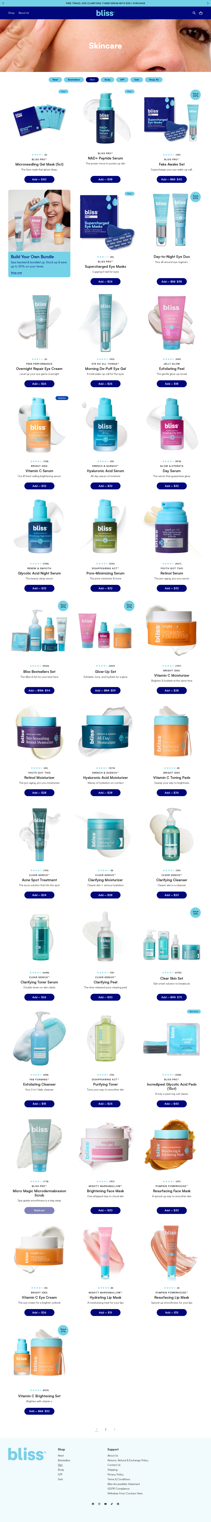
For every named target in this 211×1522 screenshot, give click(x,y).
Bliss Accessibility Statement (123, 1484)
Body (107, 79)
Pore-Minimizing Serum (105, 573)
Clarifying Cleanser (171, 880)
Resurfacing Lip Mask (171, 1297)
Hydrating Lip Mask (105, 1297)
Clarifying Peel (105, 982)
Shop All (154, 79)
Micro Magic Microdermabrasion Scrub (39, 1193)
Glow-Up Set (105, 671)
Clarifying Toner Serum (39, 982)
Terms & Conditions (118, 1479)
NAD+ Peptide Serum (105, 158)
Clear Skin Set (171, 978)
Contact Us (114, 1465)
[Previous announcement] (3, 3)
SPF (122, 79)
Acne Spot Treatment (39, 880)
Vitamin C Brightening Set (39, 1396)
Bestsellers (74, 79)
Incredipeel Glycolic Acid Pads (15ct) (171, 1086)
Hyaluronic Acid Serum (105, 471)
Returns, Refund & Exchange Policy (127, 1460)
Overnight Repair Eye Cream (39, 368)
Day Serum (172, 471)
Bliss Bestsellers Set (39, 671)
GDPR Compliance (118, 1488)
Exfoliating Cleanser (39, 1084)
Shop (11, 12)
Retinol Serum (171, 573)
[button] (194, 13)
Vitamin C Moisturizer (171, 675)
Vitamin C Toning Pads (171, 777)
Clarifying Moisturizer (105, 880)
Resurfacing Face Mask (171, 1191)
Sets (136, 79)
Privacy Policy (115, 1474)
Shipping (112, 1469)
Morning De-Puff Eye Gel (105, 368)
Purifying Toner (105, 1084)
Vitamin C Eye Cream (39, 1297)
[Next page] (114, 1429)
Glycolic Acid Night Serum (39, 573)
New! (55, 79)
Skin (92, 79)
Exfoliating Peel (171, 368)
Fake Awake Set (171, 164)
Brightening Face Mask (105, 1191)
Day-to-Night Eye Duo (171, 256)
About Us (112, 1455)
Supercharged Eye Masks (105, 266)
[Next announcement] (208, 3)
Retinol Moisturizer (39, 777)
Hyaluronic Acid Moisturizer (105, 777)
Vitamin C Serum (39, 471)
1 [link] (96, 1429)
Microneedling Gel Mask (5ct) (39, 164)
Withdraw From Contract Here (125, 1493)
